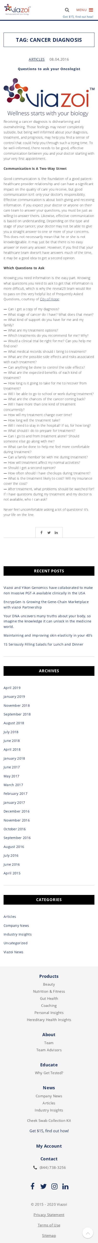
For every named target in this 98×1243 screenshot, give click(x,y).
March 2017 (13, 785)
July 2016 (11, 855)
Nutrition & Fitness (49, 991)
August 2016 (14, 846)
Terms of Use (49, 1225)
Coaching (49, 1005)
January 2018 (14, 758)
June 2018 (12, 740)
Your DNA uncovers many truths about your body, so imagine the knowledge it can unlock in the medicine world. (47, 621)
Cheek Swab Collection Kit (49, 1120)
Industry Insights (18, 934)
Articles (36, 59)
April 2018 (12, 749)
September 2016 (17, 837)
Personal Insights (49, 1012)
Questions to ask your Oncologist (49, 69)
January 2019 (14, 696)
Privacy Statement (49, 1214)
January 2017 (14, 802)
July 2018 (11, 732)
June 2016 (12, 864)
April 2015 (12, 873)
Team (49, 1042)
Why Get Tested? (49, 1072)
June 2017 (12, 767)
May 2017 (11, 776)
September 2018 (17, 714)
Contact (49, 1159)
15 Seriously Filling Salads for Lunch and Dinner (43, 644)
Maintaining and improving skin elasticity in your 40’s (48, 635)
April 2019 (12, 687)
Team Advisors (49, 1049)
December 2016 (16, 811)
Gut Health (49, 998)
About (49, 1034)
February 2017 (15, 793)
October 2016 (15, 829)
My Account (49, 1146)
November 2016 (17, 820)
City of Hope (49, 299)
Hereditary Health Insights (49, 1019)
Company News (16, 925)
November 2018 (17, 705)
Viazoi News (13, 952)
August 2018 (14, 723)
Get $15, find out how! (78, 16)
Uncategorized (16, 943)
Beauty (49, 984)
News (49, 1087)
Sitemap (49, 1235)
